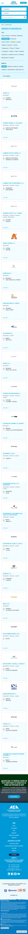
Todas (3, 35)
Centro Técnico (5, 42)
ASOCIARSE (14, 796)
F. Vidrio (16, 51)
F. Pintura (11, 48)
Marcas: (3, 63)
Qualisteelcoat (11, 69)
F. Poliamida (4, 51)
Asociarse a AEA (14, 843)
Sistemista (20, 35)
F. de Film (15, 45)
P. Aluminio (13, 35)
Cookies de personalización (6, 919)
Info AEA (14, 848)
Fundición (21, 51)
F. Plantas (17, 48)
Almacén (7, 35)
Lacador (18, 42)
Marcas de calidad (14, 835)
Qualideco (4, 69)
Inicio (2, 24)
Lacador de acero (13, 54)
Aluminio (14, 833)
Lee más (5, 107)
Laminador (21, 54)
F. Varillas (10, 51)
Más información (5, 910)
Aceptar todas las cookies (21, 931)
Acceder (23, 2)
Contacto (14, 837)
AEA (14, 830)
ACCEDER (14, 854)
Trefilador (4, 45)
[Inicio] (14, 2)
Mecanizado (4, 57)
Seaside (21, 66)
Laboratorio (4, 54)
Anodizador (6, 38)
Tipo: (2, 32)
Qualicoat (15, 66)
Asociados (14, 828)
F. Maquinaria (4, 48)
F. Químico (13, 42)
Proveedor (11, 57)
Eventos (14, 850)
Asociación (13, 38)
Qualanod (10, 66)
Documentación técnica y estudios (14, 846)
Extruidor (9, 45)
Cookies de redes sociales (6, 924)
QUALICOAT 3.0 (20, 69)
